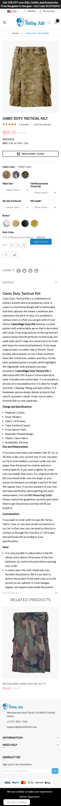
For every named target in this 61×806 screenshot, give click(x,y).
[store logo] (30, 22)
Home (15, 33)
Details (8, 282)
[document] (30, 797)
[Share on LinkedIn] (36, 271)
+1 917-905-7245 (17, 721)
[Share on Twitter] (24, 271)
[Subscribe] (55, 771)
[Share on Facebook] (18, 271)
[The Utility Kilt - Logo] (13, 704)
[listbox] (30, 174)
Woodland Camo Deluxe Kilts (24, 683)
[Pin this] (30, 271)
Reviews (10, 592)
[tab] (30, 282)
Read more (34, 796)
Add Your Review (42, 124)
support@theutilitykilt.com (22, 726)
